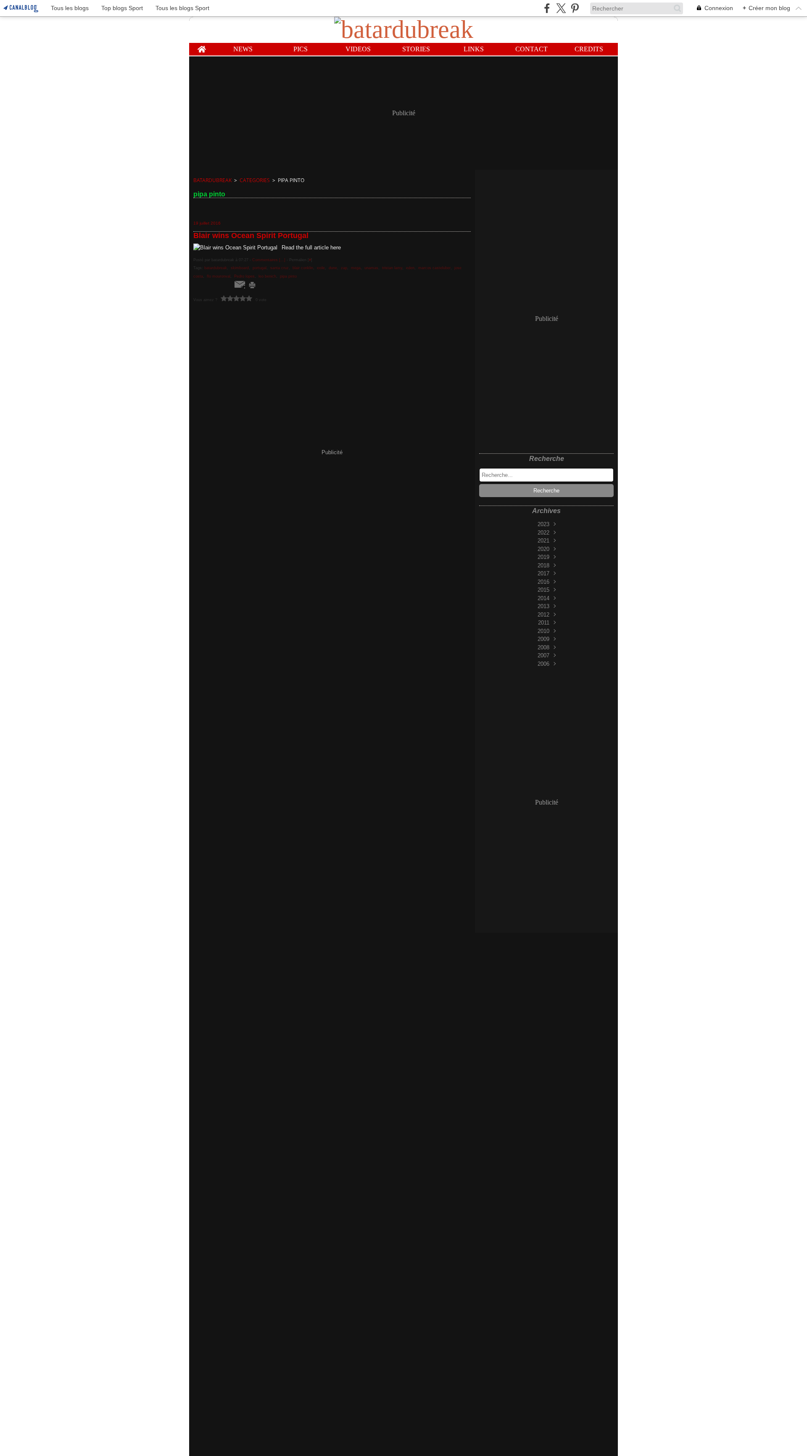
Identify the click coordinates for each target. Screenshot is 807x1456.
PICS (300, 49)
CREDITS (589, 49)
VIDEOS (358, 49)
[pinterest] (575, 8)
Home (201, 46)
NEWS (243, 49)
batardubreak (212, 180)
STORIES (416, 49)
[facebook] (547, 8)
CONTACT (531, 49)
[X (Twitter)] (561, 8)
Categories (255, 180)
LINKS (474, 49)
